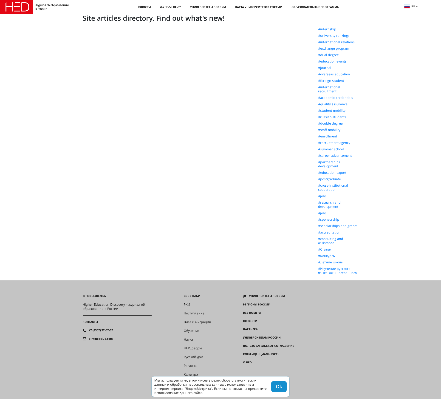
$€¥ (245, 371)
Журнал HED (169, 7)
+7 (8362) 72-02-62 (101, 330)
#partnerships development (329, 164)
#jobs (322, 196)
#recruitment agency (334, 143)
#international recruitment (329, 89)
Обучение (192, 331)
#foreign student (331, 81)
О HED (247, 362)
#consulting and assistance (330, 241)
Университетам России (262, 337)
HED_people (193, 348)
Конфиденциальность (261, 354)
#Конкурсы (327, 256)
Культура (191, 374)
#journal (324, 68)
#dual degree (328, 55)
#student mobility (331, 110)
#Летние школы (330, 262)
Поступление (194, 313)
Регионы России (256, 304)
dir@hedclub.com (101, 339)
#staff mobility (329, 130)
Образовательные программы (315, 7)
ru (413, 6)
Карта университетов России (258, 7)
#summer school (331, 149)
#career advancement (335, 156)
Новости (144, 7)
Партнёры (250, 329)
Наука (188, 339)
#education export (332, 173)
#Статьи (324, 249)
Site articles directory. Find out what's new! (154, 18)
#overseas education (334, 74)
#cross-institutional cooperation (333, 187)
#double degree (330, 123)
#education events (332, 61)
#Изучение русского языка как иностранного (337, 271)
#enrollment (327, 136)
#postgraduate (329, 179)
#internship (327, 29)
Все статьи (192, 296)
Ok (279, 386)
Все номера (252, 313)
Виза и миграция (197, 322)
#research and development (329, 204)
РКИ (187, 304)
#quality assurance (333, 104)
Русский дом (193, 357)
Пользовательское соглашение (268, 346)
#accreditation (329, 232)
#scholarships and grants (337, 226)
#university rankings (334, 36)
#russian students (332, 117)
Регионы (190, 366)
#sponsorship (328, 219)
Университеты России (208, 7)
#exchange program (333, 48)
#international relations (336, 42)
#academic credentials (335, 98)
